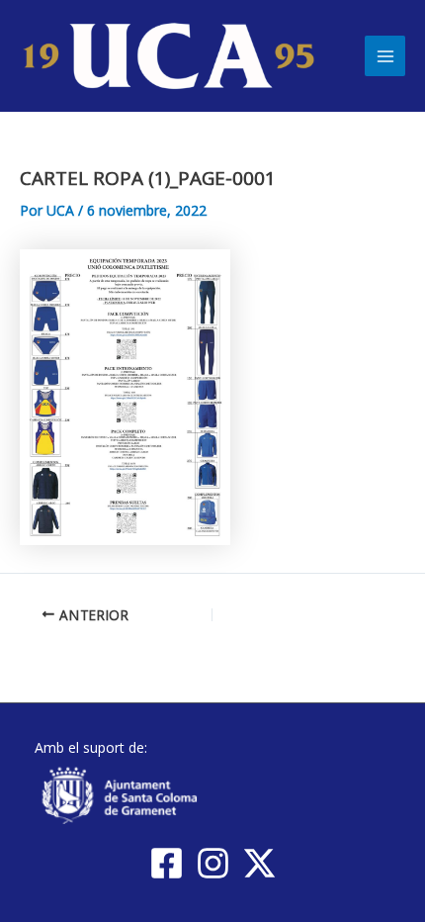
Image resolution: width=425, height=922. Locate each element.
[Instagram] (213, 863)
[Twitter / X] (259, 863)
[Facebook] (166, 863)
